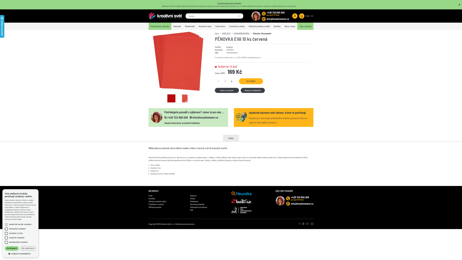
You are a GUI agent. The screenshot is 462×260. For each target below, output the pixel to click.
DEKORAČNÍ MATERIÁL (241, 33)
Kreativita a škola (237, 26)
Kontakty (152, 198)
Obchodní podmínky (197, 204)
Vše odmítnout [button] (28, 248)
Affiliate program (155, 207)
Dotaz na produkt (227, 90)
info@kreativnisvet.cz (278, 18)
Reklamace (194, 201)
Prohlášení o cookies (156, 204)
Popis (231, 138)
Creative (229, 47)
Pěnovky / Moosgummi (262, 33)
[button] (20, 253)
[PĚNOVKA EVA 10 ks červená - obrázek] (171, 98)
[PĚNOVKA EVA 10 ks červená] (178, 61)
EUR (312, 16)
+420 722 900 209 (276, 12)
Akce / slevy (290, 26)
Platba (192, 198)
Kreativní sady (205, 26)
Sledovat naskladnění (253, 90)
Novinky (277, 26)
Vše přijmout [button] (11, 248)
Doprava (193, 195)
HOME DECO (226, 33)
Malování (177, 26)
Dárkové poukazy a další (259, 26)
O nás (151, 195)
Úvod (217, 33)
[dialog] (20, 223)
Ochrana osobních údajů (157, 201)
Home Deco (220, 26)
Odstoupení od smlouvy (198, 207)
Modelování (190, 26)
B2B (191, 210)
